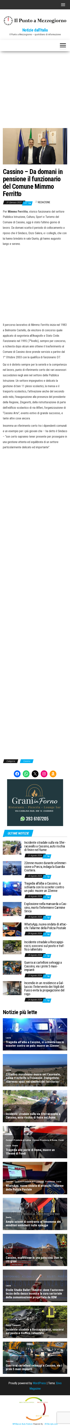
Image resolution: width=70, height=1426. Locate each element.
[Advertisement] (35, 88)
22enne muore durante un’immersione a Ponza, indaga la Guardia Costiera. (45, 866)
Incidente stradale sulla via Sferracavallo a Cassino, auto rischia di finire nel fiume (45, 846)
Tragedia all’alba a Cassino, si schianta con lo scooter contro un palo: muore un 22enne (44, 887)
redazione (44, 202)
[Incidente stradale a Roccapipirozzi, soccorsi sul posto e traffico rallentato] (12, 947)
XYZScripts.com (51, 1424)
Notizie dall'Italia (35, 30)
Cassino (26, 761)
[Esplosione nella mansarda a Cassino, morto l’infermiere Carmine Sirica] (12, 909)
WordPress (39, 1383)
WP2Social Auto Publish (23, 1424)
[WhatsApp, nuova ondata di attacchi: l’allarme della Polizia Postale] (12, 929)
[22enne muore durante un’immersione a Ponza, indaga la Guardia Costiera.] (12, 868)
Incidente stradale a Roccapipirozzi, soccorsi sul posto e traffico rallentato (44, 945)
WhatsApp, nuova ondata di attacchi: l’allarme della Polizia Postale (45, 926)
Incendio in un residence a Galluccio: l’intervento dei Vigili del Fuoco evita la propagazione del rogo (44, 988)
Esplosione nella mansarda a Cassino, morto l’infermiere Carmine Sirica (45, 907)
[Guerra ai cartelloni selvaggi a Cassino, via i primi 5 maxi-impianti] (12, 967)
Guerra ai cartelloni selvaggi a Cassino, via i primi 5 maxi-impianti (43, 966)
